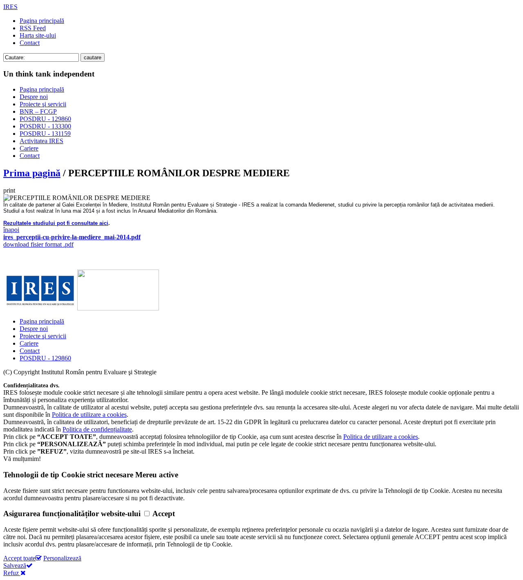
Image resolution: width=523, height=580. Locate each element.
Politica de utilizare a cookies (89, 414)
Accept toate (19, 558)
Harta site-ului (38, 35)
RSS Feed (33, 28)
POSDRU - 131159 (45, 133)
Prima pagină (31, 173)
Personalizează (62, 558)
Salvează (14, 565)
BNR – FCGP (38, 111)
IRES (10, 6)
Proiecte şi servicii (43, 104)
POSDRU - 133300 (45, 126)
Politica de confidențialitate (97, 429)
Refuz (11, 572)
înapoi (11, 229)
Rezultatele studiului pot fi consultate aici (55, 223)
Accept (163, 513)
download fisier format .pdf (72, 241)
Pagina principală (42, 20)
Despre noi (34, 96)
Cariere (29, 148)
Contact (30, 42)
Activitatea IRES (41, 140)
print (9, 190)
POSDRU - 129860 (45, 118)
